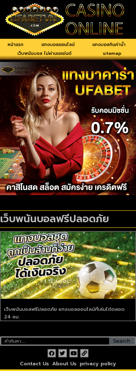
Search (121, 341)
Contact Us (34, 364)
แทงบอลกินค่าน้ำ (109, 44)
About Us (64, 364)
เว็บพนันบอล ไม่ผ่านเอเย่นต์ (44, 53)
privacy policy (98, 364)
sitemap (112, 53)
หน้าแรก (15, 44)
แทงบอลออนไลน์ (58, 44)
